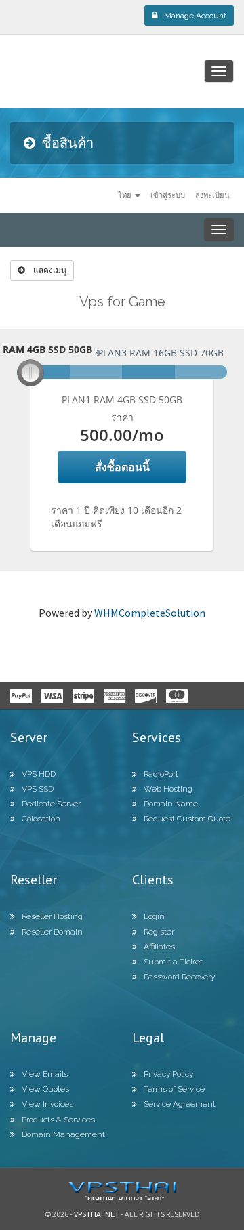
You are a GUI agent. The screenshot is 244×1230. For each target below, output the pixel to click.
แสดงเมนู (48, 270)
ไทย (126, 195)
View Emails (45, 1074)
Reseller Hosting (52, 916)
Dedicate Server (51, 803)
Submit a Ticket (173, 961)
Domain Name (171, 803)
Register (159, 932)
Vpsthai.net (96, 1214)
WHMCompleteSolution (149, 612)
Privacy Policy (168, 1074)
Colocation (41, 818)
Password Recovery (179, 976)
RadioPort (161, 774)
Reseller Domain (52, 932)
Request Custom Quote (187, 818)
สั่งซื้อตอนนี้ (122, 466)
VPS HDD (39, 774)
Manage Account (195, 15)
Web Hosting (168, 789)
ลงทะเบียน (212, 195)
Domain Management (63, 1134)
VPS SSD (38, 789)
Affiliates (159, 946)
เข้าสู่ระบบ (167, 195)
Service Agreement (180, 1104)
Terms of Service (174, 1089)
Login (154, 916)
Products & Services (58, 1119)
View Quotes (45, 1089)
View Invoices (47, 1104)
